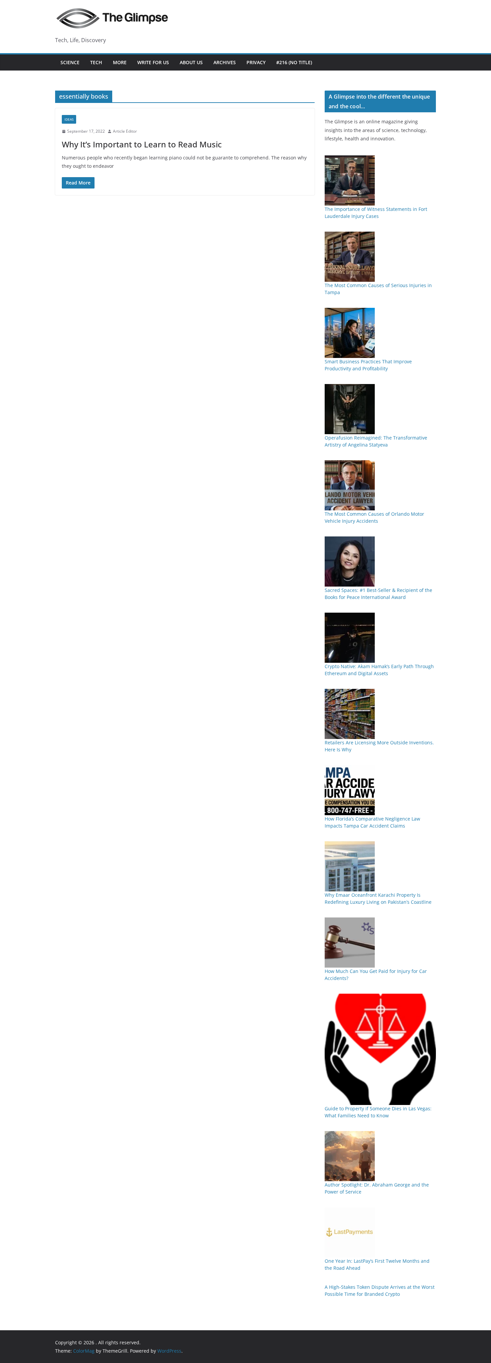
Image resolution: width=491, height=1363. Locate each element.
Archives (224, 62)
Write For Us (153, 62)
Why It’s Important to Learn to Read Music (142, 144)
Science (69, 62)
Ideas (68, 119)
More (120, 62)
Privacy (256, 62)
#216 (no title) (294, 62)
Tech (96, 62)
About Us (191, 62)
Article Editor (125, 131)
